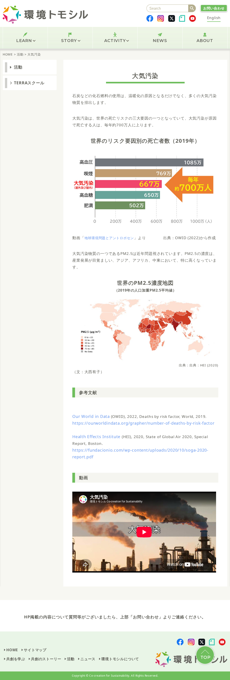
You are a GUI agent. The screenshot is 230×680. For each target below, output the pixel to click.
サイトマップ (35, 649)
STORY (69, 40)
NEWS (160, 40)
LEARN (24, 40)
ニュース (87, 658)
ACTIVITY (115, 40)
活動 (18, 67)
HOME (12, 649)
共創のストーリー (46, 658)
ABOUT (205, 40)
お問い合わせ (214, 8)
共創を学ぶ (15, 658)
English (214, 17)
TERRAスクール (29, 82)
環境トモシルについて (120, 658)
